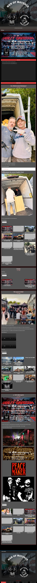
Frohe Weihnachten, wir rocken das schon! (7, 390)
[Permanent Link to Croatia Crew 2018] (7, 245)
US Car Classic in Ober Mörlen (30, 232)
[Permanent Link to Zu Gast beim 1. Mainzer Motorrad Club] (7, 377)
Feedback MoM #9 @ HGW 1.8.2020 (18, 240)
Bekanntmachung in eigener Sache (18, 373)
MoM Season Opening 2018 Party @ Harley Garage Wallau (18, 249)
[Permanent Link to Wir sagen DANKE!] (18, 309)
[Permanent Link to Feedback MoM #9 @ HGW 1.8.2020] (18, 236)
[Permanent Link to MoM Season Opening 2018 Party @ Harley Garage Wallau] (18, 245)
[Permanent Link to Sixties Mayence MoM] (7, 369)
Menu (3, 30)
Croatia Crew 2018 (7, 248)
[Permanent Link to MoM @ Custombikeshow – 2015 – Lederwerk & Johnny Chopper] (7, 259)
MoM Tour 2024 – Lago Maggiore (7, 364)
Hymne (18, 269)
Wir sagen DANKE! (18, 292)
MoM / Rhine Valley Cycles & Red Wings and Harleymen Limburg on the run (30, 254)
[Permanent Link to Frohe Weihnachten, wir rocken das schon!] (7, 386)
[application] (18, 71)
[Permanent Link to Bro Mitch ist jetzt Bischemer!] (18, 125)
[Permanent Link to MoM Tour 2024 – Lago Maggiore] (7, 360)
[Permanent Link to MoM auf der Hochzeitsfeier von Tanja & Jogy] (7, 236)
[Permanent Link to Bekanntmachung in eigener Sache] (18, 369)
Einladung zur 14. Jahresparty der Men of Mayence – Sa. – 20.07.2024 (30, 286)
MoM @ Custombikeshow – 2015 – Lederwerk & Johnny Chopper (7, 263)
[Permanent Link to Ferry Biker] (30, 236)
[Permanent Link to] (18, 229)
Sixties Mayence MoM (7, 372)
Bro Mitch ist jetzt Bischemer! (18, 86)
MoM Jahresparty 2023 (30, 372)
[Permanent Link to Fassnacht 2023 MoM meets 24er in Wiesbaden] (30, 377)
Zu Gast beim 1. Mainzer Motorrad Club (7, 381)
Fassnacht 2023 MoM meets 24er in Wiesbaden (30, 381)
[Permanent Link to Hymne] (18, 511)
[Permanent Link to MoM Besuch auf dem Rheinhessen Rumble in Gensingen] (18, 360)
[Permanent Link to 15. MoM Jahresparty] (7, 229)
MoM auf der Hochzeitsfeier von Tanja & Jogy (7, 240)
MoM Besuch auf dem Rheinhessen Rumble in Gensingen (18, 364)
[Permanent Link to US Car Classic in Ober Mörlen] (30, 229)
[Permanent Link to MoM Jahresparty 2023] (30, 369)
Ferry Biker (18, 532)
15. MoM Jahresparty (7, 232)
